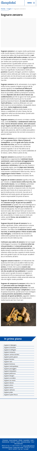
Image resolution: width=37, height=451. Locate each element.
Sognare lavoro (8, 387)
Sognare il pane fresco (11, 394)
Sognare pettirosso (10, 373)
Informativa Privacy (7, 447)
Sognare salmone (9, 390)
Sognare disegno (9, 376)
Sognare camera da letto (11, 354)
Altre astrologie (18, 443)
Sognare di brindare (10, 347)
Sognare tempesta (9, 352)
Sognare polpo (8, 392)
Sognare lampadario (10, 371)
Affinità (20, 440)
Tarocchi (12, 442)
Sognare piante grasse (11, 357)
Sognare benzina (9, 359)
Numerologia (5, 442)
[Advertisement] (18, 32)
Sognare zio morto (9, 380)
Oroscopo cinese (25, 442)
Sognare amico (8, 385)
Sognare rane (8, 361)
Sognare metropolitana (11, 366)
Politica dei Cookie (18, 447)
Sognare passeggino (10, 369)
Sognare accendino (10, 378)
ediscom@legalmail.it (29, 446)
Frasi (32, 442)
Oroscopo (5, 440)
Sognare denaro (9, 383)
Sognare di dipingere (10, 345)
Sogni (32, 440)
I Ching (18, 442)
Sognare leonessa (9, 364)
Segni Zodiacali (13, 440)
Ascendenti (26, 440)
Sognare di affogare (10, 350)
